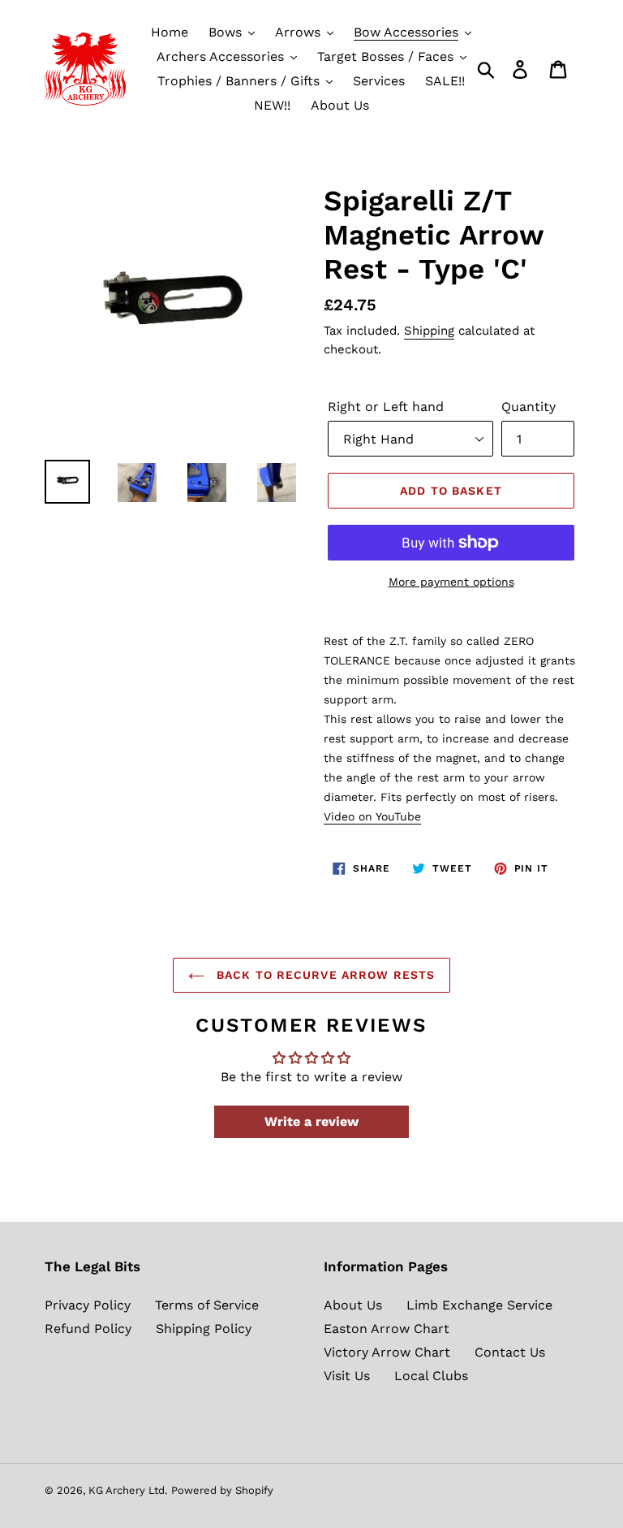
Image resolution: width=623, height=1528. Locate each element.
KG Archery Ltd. (127, 1490)
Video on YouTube (372, 816)
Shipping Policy (203, 1328)
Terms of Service (207, 1305)
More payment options (451, 581)
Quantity (528, 406)
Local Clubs (431, 1375)
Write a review (311, 1121)
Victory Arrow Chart (387, 1352)
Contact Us (510, 1352)
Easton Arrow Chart (386, 1328)
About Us (353, 1305)
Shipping (429, 330)
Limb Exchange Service (479, 1305)
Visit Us (347, 1375)
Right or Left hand (386, 406)
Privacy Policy (88, 1305)
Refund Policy (88, 1328)
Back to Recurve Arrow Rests (324, 974)
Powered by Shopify (222, 1490)
